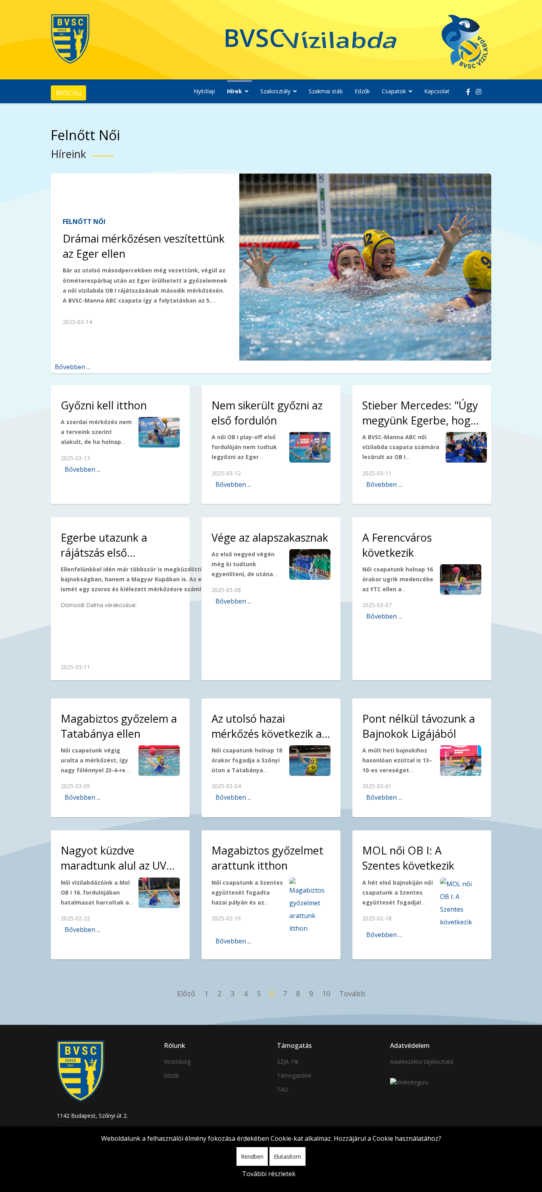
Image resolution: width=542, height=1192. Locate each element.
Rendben (252, 1156)
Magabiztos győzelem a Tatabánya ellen (119, 726)
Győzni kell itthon (104, 405)
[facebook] (468, 91)
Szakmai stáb (326, 91)
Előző (186, 993)
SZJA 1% (287, 1061)
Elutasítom (287, 1156)
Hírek (234, 91)
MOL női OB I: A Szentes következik (408, 858)
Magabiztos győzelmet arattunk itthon (267, 858)
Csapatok (394, 91)
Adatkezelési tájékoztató (422, 1061)
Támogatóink (294, 1075)
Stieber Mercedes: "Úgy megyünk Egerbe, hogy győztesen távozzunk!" (420, 420)
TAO (282, 1089)
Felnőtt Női (84, 221)
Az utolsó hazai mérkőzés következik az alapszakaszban (269, 733)
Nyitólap (204, 91)
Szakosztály (275, 91)
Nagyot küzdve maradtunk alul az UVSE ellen (119, 865)
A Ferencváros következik (397, 545)
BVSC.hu (68, 93)
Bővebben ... (72, 367)
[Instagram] (478, 91)
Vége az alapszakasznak (269, 537)
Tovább (352, 993)
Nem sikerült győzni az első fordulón (267, 413)
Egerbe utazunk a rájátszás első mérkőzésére (104, 552)
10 (326, 993)
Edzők (362, 91)
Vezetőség (177, 1061)
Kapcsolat (437, 91)
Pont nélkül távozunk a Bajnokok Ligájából (418, 726)
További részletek (269, 1173)
